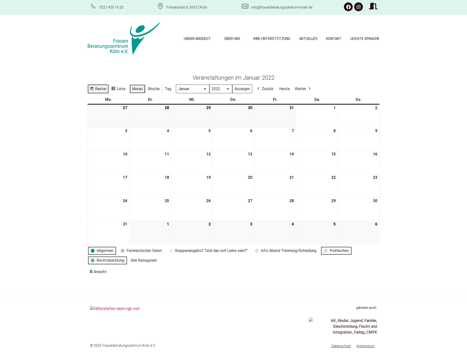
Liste (118, 90)
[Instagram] (358, 6)
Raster (98, 90)
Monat (137, 88)
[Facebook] (348, 6)
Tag (168, 88)
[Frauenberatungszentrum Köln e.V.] (124, 38)
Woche (154, 88)
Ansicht (98, 273)
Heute (284, 88)
